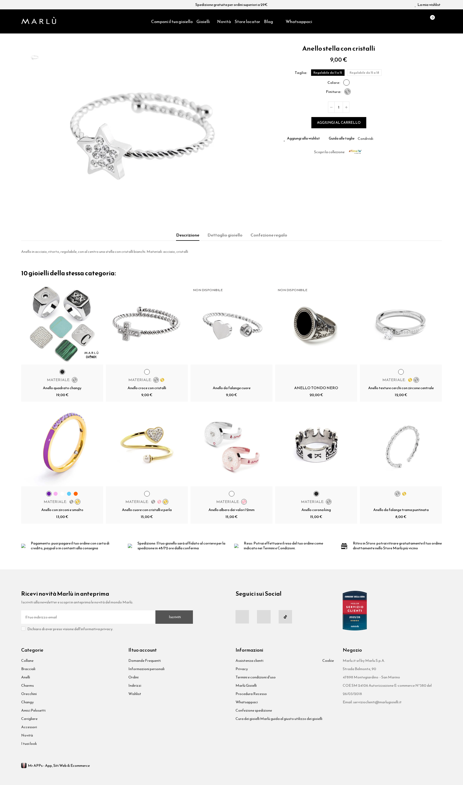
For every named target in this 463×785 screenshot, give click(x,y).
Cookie (328, 660)
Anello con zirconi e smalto (62, 510)
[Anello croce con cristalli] (147, 324)
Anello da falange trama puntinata (401, 510)
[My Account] (439, 21)
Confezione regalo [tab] (269, 235)
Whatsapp (390, 138)
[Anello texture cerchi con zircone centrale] (401, 324)
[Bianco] (346, 82)
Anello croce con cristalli (147, 388)
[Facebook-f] (242, 617)
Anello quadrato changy (62, 388)
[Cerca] (420, 21)
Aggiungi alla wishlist (303, 138)
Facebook (378, 138)
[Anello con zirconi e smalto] (62, 445)
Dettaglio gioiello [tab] (224, 235)
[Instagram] (263, 617)
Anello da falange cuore (232, 388)
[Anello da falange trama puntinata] (401, 445)
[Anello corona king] (316, 445)
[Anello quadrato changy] (62, 324)
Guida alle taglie (341, 138)
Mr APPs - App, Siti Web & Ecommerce (59, 765)
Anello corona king (316, 510)
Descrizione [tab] (187, 235)
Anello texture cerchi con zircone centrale (401, 388)
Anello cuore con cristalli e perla (147, 510)
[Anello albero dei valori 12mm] (231, 445)
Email (384, 138)
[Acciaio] (347, 91)
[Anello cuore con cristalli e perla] (147, 445)
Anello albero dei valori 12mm (231, 510)
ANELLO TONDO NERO (316, 388)
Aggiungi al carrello (339, 122)
